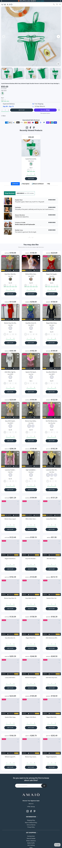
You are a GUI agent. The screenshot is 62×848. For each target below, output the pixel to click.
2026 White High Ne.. (10, 372)
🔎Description (25, 184)
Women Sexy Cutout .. (31, 757)
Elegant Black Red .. (31, 638)
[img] (20, 193)
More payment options (45, 113)
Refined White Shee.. (31, 274)
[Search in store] (57, 4)
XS (48, 285)
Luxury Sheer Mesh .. (51, 519)
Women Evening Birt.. (31, 677)
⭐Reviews (15, 184)
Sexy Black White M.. (51, 372)
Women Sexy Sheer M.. (10, 598)
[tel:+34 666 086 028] (53, 4)
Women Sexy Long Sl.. (10, 519)
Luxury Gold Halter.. (10, 677)
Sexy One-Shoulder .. (31, 558)
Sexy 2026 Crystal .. (10, 421)
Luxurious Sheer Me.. (51, 470)
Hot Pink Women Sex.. (52, 421)
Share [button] (4, 115)
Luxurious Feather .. (10, 470)
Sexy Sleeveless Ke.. (10, 638)
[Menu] (60, 4)
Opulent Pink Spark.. (31, 372)
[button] (1, 1)
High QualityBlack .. (31, 470)
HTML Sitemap (31, 806)
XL (15, 285)
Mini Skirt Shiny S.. (52, 558)
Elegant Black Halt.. (51, 717)
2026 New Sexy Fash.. (52, 677)
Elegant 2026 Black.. (31, 717)
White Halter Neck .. (31, 519)
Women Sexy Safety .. (31, 421)
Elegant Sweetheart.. (10, 558)
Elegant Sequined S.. (51, 757)
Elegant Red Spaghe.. (51, 274)
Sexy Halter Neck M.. (31, 598)
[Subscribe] (44, 786)
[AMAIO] (6, 4)
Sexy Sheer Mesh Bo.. (10, 274)
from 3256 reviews (29, 193)
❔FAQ (48, 184)
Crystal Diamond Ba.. (31, 159)
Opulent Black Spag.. (10, 717)
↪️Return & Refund (37, 184)
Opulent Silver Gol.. (51, 598)
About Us (31, 803)
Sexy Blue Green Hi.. (31, 323)
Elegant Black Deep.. (51, 323)
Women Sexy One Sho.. (10, 323)
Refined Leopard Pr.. (10, 757)
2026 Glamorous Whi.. (52, 638)
